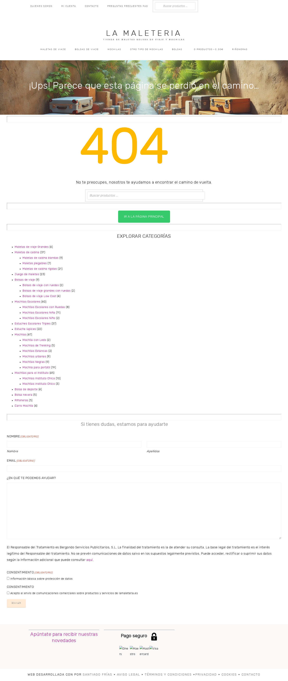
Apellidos (153, 451)
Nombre (12, 451)
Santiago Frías (97, 674)
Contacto (251, 674)
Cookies (229, 674)
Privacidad (206, 674)
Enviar (16, 603)
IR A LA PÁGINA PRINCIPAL (144, 216)
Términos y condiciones (168, 674)
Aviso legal (128, 674)
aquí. (90, 559)
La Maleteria (144, 33)
